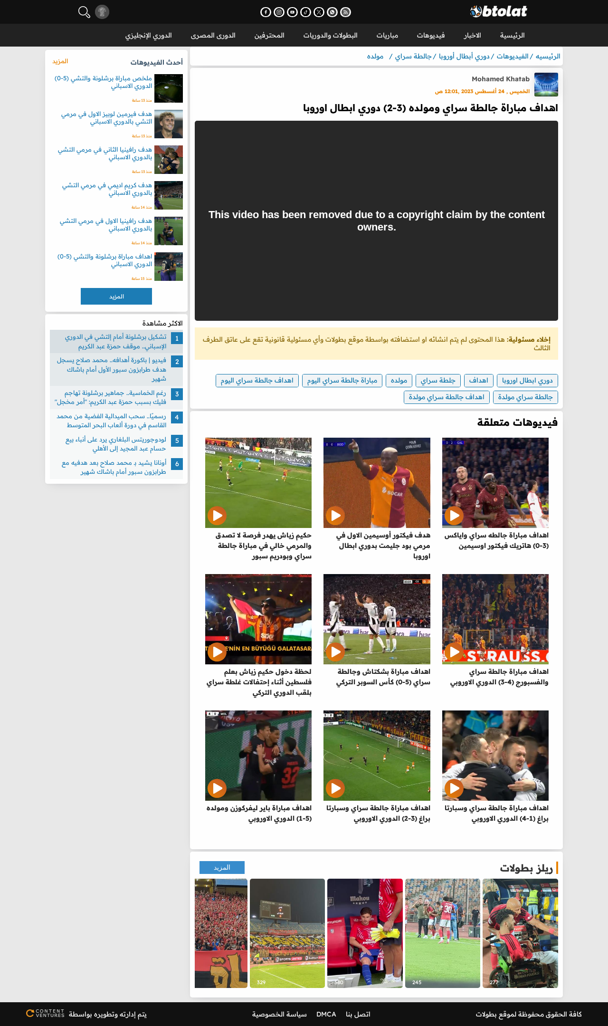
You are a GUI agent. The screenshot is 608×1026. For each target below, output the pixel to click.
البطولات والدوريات (331, 35)
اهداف (478, 380)
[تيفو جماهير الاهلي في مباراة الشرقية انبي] (287, 933)
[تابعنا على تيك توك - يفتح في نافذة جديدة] (305, 12)
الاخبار (472, 35)
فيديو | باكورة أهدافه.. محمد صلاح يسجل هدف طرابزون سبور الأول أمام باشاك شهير (111, 369)
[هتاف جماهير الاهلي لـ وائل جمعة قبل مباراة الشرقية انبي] (209, 933)
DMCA (326, 1014)
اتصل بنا (358, 1014)
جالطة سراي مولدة (525, 397)
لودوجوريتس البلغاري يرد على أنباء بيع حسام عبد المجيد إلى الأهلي (116, 443)
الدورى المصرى (213, 35)
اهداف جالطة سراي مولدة (446, 397)
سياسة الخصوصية (279, 1014)
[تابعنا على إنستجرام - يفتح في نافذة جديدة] (279, 12)
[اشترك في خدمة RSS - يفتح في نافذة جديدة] (345, 12)
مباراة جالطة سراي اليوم (342, 380)
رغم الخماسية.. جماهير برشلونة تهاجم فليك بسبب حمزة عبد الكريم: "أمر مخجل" (110, 397)
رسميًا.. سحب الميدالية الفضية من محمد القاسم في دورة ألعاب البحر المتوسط (111, 420)
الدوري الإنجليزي (148, 35)
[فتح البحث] (84, 12)
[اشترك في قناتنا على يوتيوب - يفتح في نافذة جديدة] (292, 12)
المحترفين (270, 35)
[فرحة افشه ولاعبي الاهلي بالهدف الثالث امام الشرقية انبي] (443, 933)
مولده (399, 380)
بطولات (486, 1014)
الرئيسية (512, 35)
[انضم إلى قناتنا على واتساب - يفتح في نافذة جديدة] (332, 12)
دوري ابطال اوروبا (527, 380)
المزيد (222, 867)
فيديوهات (431, 35)
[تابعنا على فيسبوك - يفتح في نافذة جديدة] (265, 12)
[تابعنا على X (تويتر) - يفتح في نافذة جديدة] (319, 12)
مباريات (387, 35)
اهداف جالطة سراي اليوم (257, 380)
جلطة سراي (438, 380)
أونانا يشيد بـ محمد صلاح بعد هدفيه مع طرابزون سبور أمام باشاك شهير (114, 467)
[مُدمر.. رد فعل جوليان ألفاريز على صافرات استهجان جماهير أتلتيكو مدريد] (365, 933)
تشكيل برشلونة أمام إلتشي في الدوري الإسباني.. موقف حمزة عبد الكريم (115, 341)
